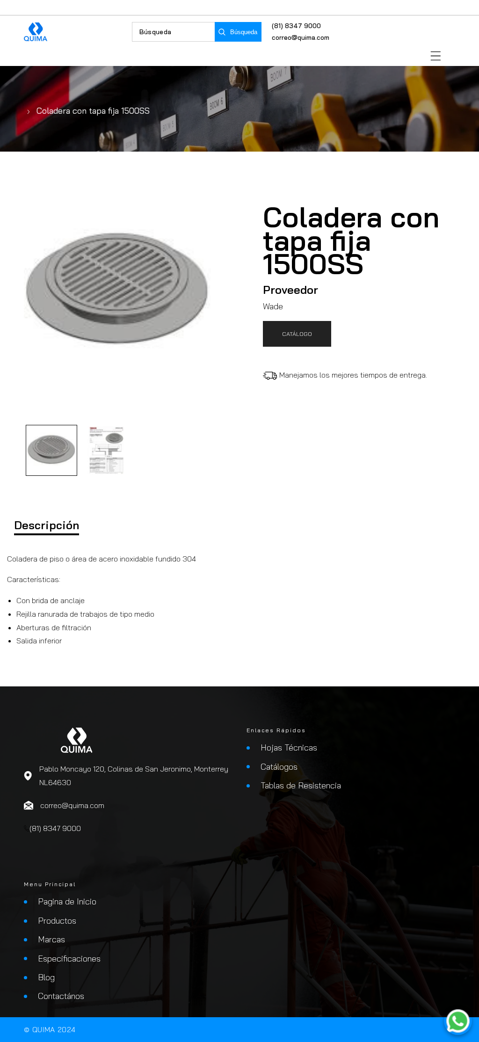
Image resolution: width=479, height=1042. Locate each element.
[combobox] (173, 32)
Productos (57, 920)
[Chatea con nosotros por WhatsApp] (458, 1021)
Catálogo (297, 333)
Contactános (61, 996)
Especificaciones (69, 958)
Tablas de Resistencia (301, 785)
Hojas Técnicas (289, 747)
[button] (435, 56)
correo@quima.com (300, 37)
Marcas (51, 939)
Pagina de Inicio (67, 901)
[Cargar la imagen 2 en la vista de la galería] (106, 450)
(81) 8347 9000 (296, 26)
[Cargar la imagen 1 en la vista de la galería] (51, 450)
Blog (46, 977)
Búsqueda (243, 32)
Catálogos (279, 766)
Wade (273, 306)
